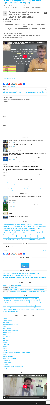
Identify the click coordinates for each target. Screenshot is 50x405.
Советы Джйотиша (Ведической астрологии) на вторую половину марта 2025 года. (25, 157)
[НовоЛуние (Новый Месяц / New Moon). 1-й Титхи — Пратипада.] (5, 145)
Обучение (5, 346)
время (35, 232)
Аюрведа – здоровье (7, 320)
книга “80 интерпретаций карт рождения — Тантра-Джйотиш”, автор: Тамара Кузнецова (20, 166)
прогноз (41, 237)
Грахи (15, 228)
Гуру (19, 228)
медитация (6, 237)
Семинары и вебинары (8, 356)
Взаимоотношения (41, 226)
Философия (5, 364)
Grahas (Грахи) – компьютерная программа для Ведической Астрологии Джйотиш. (25, 196)
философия (37, 239)
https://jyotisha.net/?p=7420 (9, 78)
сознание (24, 239)
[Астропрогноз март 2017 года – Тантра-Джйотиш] (5, 217)
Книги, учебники (26, 7)
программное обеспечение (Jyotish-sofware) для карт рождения (16, 352)
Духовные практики (7, 332)
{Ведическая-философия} (9, 224)
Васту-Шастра (6, 322)
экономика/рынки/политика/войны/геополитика (13, 366)
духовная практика (8, 234)
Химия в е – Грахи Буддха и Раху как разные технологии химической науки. (26, 140)
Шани (27, 230)
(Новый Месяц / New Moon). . (22, 144)
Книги (4, 338)
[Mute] (43, 397)
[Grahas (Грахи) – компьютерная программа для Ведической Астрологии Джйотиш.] (5, 197)
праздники (5, 348)
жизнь (22, 234)
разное (4, 354)
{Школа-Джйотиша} (8, 226)
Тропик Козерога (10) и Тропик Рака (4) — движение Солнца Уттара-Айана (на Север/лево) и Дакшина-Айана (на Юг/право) (27, 154)
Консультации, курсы (15, 7)
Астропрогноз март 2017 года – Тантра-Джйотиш (18, 216)
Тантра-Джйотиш (20, 230)
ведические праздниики (9, 232)
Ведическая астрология (30, 226)
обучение (19, 237)
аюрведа (32, 230)
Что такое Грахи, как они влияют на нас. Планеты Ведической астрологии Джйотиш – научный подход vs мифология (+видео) (24, 162)
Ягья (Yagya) (5, 368)
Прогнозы (13, 86)
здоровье (28, 234)
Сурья (13, 230)
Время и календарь (7, 328)
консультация (21, 235)
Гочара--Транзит (7, 228)
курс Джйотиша (42, 235)
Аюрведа (5, 318)
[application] (25, 386)
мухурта (12, 237)
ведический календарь (21, 232)
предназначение (27, 237)
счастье (30, 239)
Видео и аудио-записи (36, 7)
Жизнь (4, 334)
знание (34, 234)
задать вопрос (25, 265)
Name (4, 116)
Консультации (6, 340)
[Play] (4, 397)
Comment (5, 101)
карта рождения (7, 235)
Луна (40, 228)
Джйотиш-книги (33, 228)
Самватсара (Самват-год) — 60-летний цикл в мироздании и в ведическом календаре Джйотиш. (26, 212)
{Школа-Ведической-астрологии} (34, 224)
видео (9, 86)
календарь (40, 234)
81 (13, 198)
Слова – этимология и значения (9, 358)
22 (13, 202)
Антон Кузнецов (18, 226)
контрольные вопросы (31, 235)
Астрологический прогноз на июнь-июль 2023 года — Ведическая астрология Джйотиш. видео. (22, 174)
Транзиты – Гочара (7, 362)
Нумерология (6, 344)
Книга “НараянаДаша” (16, 182)
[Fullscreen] (45, 397)
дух (40, 232)
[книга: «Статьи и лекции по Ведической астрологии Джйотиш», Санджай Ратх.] (5, 207)
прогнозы (6, 239)
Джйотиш (25, 228)
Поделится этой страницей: (9, 81)
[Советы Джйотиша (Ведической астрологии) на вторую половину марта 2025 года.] (5, 158)
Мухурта (5, 342)
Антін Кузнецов (8, 21)
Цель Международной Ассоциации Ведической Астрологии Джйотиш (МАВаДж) (28, 188)
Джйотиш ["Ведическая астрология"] (10, 330)
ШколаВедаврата (6, 182)
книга (14, 235)
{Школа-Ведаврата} (21, 224)
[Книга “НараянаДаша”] (5, 201)
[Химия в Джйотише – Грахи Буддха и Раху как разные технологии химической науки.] (5, 141)
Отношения (6, 230)
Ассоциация (6, 7)
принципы (35, 237)
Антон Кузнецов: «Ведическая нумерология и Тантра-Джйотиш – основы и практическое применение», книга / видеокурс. (26, 149)
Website (4, 125)
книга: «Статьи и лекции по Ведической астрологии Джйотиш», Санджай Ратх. (24, 204)
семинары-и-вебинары (15, 239)
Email (4, 121)
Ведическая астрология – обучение (10, 324)
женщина (16, 234)
